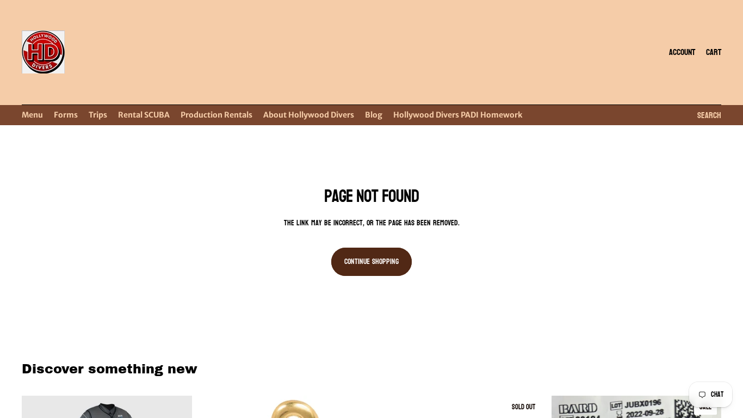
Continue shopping (371, 261)
